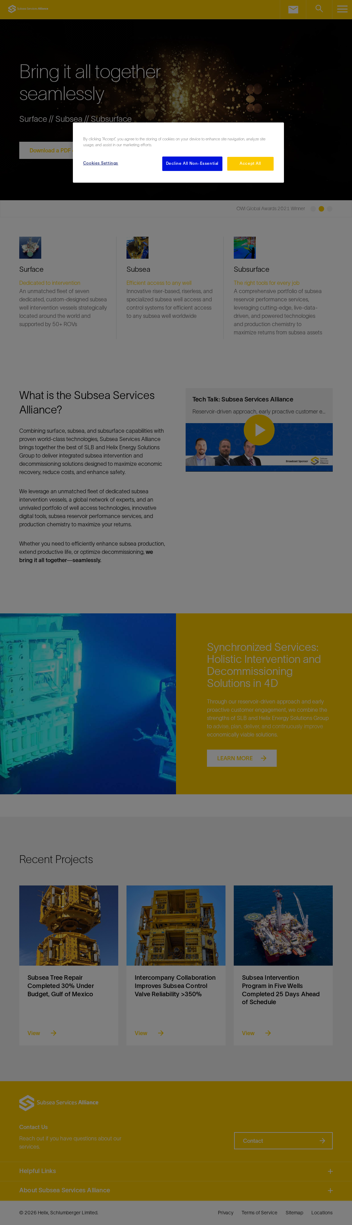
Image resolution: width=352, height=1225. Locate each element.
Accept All (250, 163)
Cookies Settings (100, 163)
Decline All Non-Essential (192, 163)
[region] (178, 152)
